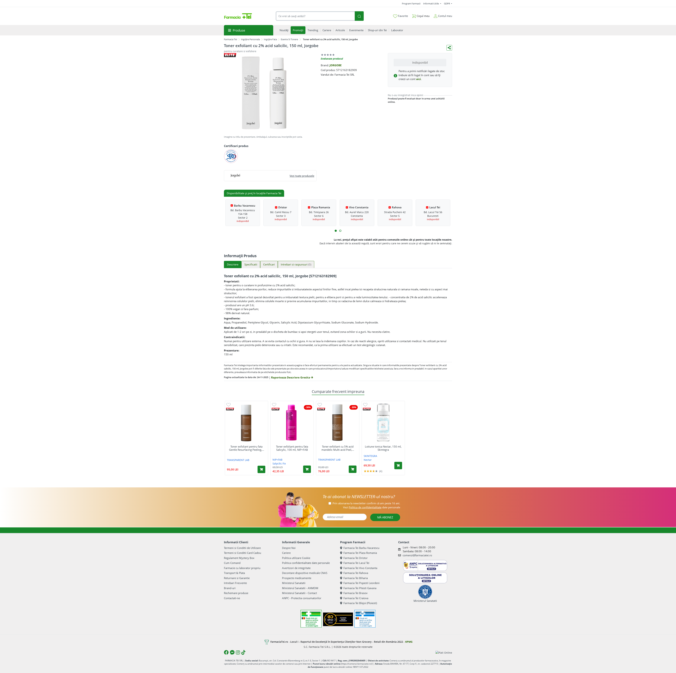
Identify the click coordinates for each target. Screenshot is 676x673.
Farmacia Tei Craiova (355, 598)
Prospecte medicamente (296, 578)
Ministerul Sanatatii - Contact (299, 593)
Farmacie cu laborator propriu (242, 568)
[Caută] (359, 16)
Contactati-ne (232, 598)
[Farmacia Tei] (238, 16)
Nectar (368, 459)
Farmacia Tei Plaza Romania (360, 553)
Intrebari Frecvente (235, 583)
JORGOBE (336, 65)
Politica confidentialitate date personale (306, 563)
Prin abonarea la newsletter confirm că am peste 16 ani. (366, 503)
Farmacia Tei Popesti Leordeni (361, 583)
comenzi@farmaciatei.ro (417, 555)
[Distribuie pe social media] (449, 48)
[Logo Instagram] (238, 652)
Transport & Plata (234, 573)
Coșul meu (423, 16)
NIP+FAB (277, 459)
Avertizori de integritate (296, 568)
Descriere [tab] (232, 264)
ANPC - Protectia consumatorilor (301, 598)
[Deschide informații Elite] (230, 409)
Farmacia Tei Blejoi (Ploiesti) (360, 603)
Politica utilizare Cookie (296, 558)
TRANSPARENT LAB (238, 460)
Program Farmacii (411, 3)
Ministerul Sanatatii (293, 583)
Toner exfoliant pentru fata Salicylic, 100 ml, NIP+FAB (292, 448)
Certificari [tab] (269, 264)
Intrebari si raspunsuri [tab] (296, 264)
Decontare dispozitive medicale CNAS (304, 573)
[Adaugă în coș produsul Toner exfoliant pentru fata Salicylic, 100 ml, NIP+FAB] (307, 469)
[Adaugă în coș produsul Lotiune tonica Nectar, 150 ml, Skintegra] (398, 465)
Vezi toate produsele (302, 176)
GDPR (447, 3)
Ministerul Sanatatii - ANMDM (300, 588)
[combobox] (315, 16)
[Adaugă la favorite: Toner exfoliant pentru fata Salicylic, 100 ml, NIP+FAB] (274, 404)
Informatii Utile (431, 3)
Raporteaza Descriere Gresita (291, 377)
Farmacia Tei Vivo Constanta (360, 568)
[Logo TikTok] (243, 652)
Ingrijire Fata (270, 39)
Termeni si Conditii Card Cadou (242, 553)
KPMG (408, 641)
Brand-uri (230, 588)
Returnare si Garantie (237, 578)
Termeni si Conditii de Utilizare (242, 548)
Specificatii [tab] (250, 264)
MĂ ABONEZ (385, 517)
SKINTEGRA (370, 456)
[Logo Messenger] (232, 652)
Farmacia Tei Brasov (355, 593)
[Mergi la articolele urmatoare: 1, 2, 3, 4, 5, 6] (335, 231)
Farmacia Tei (230, 39)
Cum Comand (232, 563)
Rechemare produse (236, 593)
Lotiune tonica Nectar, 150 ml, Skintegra (383, 448)
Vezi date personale (371, 507)
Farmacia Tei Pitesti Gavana (359, 588)
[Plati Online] (444, 652)
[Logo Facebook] (226, 652)
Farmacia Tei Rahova (355, 573)
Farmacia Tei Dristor (355, 558)
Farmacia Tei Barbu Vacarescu (361, 548)
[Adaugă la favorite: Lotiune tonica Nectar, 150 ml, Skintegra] (365, 404)
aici (418, 79)
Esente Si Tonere (289, 39)
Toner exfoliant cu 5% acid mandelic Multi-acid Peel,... (337, 448)
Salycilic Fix (279, 463)
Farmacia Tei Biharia (355, 578)
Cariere (286, 553)
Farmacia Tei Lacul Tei (356, 563)
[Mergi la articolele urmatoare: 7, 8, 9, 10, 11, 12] (340, 231)
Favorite (402, 16)
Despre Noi (289, 548)
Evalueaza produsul (332, 58)
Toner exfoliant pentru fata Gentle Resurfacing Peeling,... (246, 448)
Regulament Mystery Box (239, 558)
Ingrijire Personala (250, 39)
